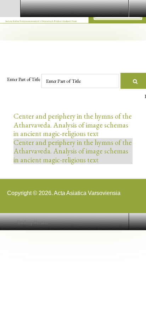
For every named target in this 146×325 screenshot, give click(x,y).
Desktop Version (33, 223)
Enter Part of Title (24, 79)
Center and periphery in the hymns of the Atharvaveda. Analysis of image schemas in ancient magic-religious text (72, 124)
